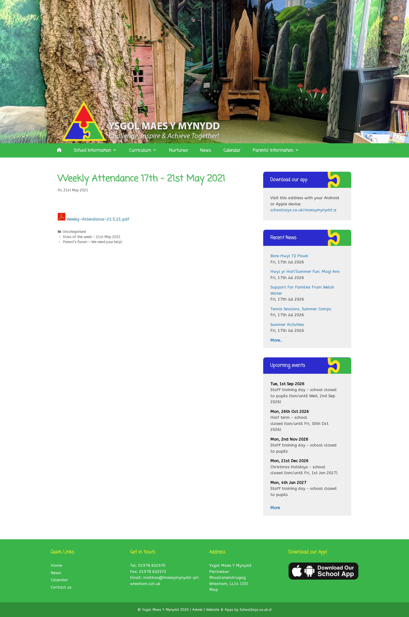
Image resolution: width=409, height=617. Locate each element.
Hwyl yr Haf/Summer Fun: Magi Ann (305, 271)
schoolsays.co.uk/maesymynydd (301, 209)
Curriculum (140, 150)
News (205, 150)
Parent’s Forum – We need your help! (92, 242)
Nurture (177, 150)
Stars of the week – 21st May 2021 (92, 237)
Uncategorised (74, 232)
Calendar (231, 150)
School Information (92, 150)
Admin (198, 610)
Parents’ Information (273, 150)
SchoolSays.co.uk (254, 610)
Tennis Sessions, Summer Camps (300, 308)
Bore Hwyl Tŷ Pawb (289, 255)
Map (213, 589)
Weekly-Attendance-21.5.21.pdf (98, 219)
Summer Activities (287, 324)
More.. (276, 340)
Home (56, 565)
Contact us (61, 587)
